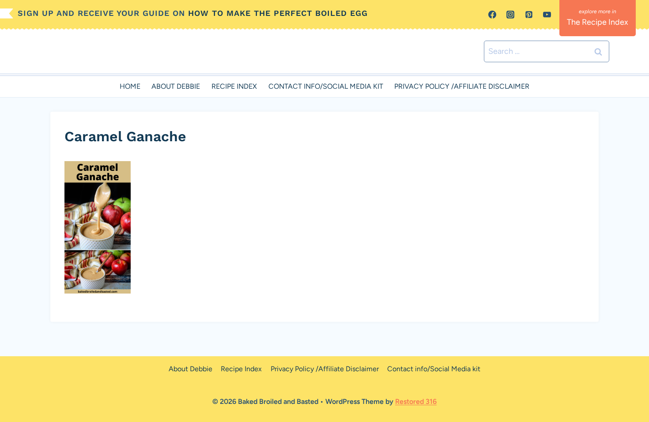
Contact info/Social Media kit (325, 86)
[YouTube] (547, 15)
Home (130, 86)
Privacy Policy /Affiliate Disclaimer (461, 86)
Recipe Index (234, 86)
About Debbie (175, 86)
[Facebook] (492, 15)
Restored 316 (416, 401)
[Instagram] (510, 15)
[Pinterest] (529, 15)
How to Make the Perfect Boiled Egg (278, 13)
